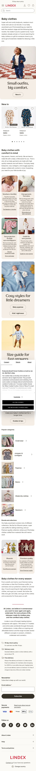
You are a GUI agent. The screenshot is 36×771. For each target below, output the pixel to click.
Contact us (9, 763)
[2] (14, 141)
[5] (21, 141)
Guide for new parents (26, 254)
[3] (17, 141)
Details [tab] (18, 362)
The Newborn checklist (9, 209)
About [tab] (29, 362)
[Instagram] (4, 725)
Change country (20, 766)
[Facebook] (11, 725)
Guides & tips (18, 421)
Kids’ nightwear (18, 313)
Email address (7, 685)
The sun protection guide (9, 252)
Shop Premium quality (26, 570)
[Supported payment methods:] (18, 712)
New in (18, 94)
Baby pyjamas (18, 307)
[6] (24, 141)
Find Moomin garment (9, 569)
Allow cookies (18, 402)
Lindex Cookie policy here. (23, 390)
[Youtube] (25, 725)
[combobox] (18, 10)
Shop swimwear (9, 256)
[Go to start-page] (11, 5)
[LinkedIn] (32, 725)
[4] (19, 141)
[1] (12, 141)
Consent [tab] (6, 362)
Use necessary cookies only (18, 407)
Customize (17, 397)
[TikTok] (18, 725)
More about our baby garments (26, 213)
